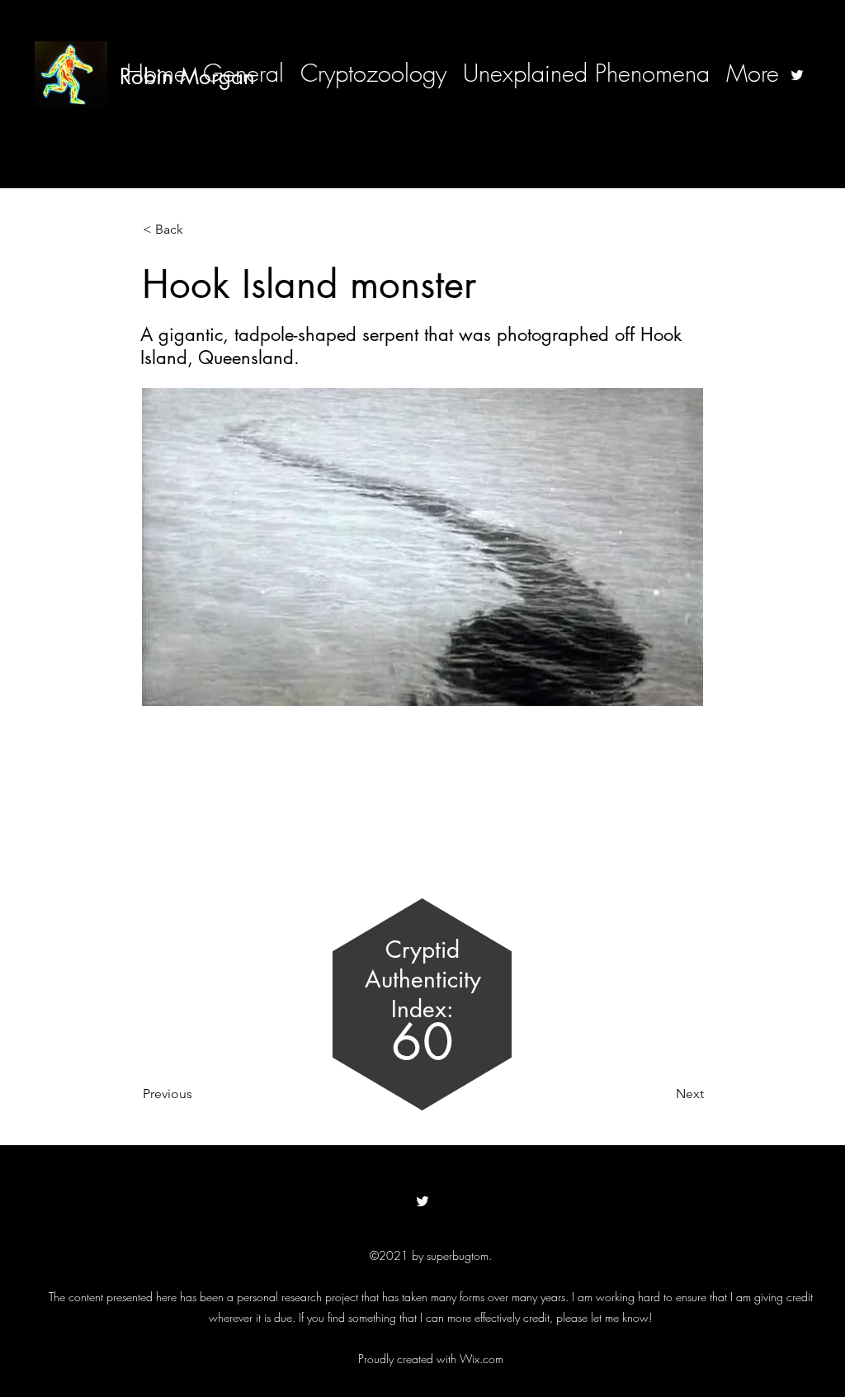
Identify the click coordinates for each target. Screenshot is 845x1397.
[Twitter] (797, 75)
